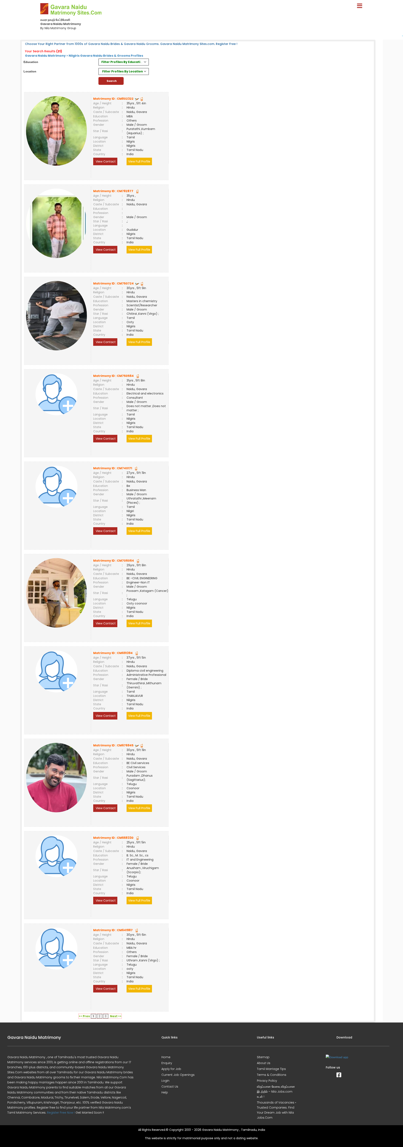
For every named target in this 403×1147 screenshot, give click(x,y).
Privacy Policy (267, 1081)
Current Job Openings (178, 1075)
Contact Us (169, 1086)
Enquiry (166, 1063)
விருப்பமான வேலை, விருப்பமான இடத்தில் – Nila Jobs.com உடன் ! (276, 1091)
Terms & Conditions (271, 1075)
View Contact (105, 161)
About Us (263, 1063)
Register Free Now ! (61, 1112)
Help (164, 1092)
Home (165, 1057)
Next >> (116, 1016)
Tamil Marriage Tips (271, 1069)
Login (165, 1081)
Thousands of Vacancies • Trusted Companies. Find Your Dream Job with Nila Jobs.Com (276, 1110)
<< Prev (84, 1016)
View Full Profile (139, 161)
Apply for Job (171, 1069)
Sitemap (263, 1057)
